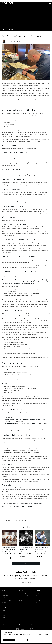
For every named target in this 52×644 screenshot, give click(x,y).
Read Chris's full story (7, 506)
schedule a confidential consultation (39, 479)
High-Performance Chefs (6, 598)
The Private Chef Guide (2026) (18, 503)
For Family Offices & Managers (24, 593)
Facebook (4, 612)
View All (26, 563)
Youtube (3, 619)
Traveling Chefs (5, 595)
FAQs (37, 602)
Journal (20, 602)
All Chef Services (5, 602)
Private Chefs (4, 593)
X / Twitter (4, 613)
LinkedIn (3, 617)
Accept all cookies (9, 640)
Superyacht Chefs (5, 597)
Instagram (4, 610)
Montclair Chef (21, 487)
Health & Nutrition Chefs (6, 600)
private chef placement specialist (14, 403)
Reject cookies (22, 640)
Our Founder (38, 595)
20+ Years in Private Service (24, 595)
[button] (50, 3)
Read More (6, 558)
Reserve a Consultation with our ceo (16, 520)
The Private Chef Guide (23, 597)
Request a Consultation (26, 582)
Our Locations (38, 597)
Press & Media (21, 600)
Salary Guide (21, 598)
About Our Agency (39, 593)
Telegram (3, 615)
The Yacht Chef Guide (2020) (35, 503)
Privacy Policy (38, 598)
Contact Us (38, 600)
